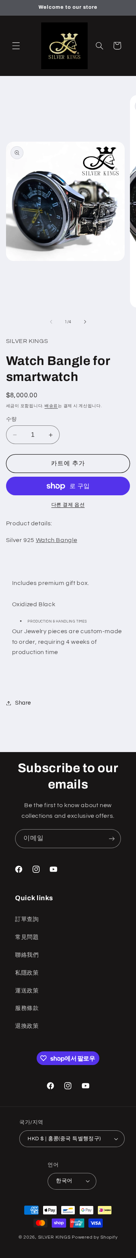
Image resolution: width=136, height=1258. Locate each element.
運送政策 (27, 991)
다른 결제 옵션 (68, 505)
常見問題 (27, 937)
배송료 (51, 406)
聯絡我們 (27, 955)
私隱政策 (27, 973)
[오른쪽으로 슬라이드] (85, 321)
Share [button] (23, 703)
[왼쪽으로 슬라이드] (51, 321)
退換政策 (27, 1026)
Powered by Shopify (94, 1237)
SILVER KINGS (55, 1237)
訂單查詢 (27, 919)
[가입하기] (112, 838)
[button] (16, 45)
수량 (11, 419)
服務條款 (27, 1008)
